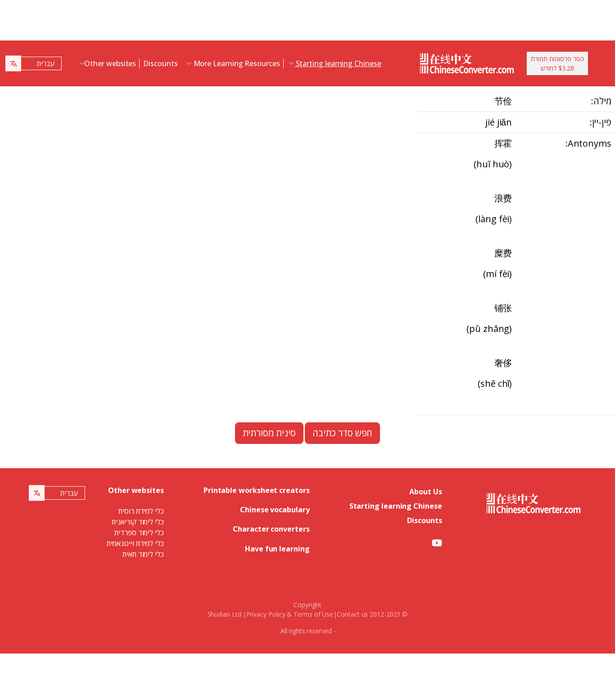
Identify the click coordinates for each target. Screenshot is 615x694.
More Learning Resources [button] (236, 63)
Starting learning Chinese (395, 506)
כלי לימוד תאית (143, 554)
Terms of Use (313, 614)
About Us (425, 492)
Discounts (160, 63)
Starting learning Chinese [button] (337, 63)
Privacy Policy (265, 614)
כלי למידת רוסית (141, 511)
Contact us (352, 614)
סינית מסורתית (269, 433)
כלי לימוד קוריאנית (138, 522)
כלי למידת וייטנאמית (135, 543)
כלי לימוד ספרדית (139, 532)
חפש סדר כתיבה (342, 433)
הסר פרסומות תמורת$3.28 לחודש (557, 63)
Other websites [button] (110, 63)
